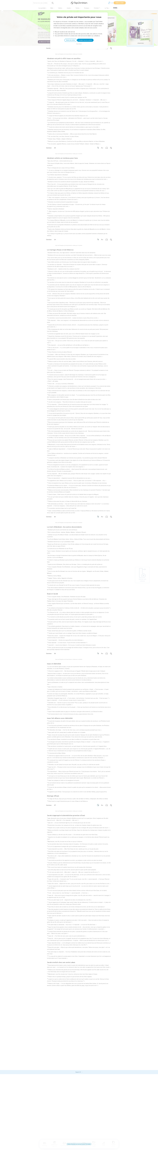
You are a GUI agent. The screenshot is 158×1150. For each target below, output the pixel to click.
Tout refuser (79, 44)
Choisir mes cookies (70, 40)
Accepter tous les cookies (85, 40)
